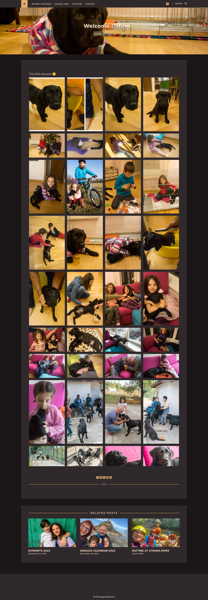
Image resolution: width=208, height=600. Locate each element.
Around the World (42, 4)
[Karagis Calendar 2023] (104, 533)
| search (177, 4)
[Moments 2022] (52, 533)
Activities (77, 4)
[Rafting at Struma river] (156, 533)
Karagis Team (62, 4)
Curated (89, 4)
